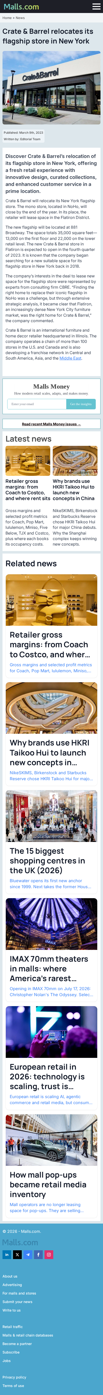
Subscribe (11, 1352)
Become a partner (17, 1344)
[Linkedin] (6, 1254)
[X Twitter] (17, 1254)
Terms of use (13, 1386)
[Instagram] (48, 1254)
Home (7, 18)
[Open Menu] (96, 6)
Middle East (70, 358)
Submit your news (17, 1302)
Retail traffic (12, 1327)
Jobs (6, 1361)
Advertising (12, 1285)
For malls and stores (19, 1293)
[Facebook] (38, 1254)
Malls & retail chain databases (27, 1335)
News (20, 18)
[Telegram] (28, 1254)
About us (10, 1276)
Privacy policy (14, 1377)
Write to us (11, 1310)
